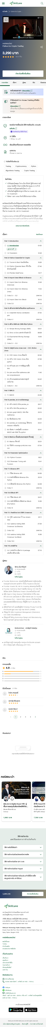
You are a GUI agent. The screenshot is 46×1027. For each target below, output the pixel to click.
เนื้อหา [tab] (14, 82)
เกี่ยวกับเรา (5, 958)
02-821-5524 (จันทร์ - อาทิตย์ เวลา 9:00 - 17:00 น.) (19, 982)
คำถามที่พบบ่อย (9, 979)
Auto (33, 38)
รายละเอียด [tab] (5, 82)
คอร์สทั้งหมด (6, 942)
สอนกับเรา (5, 960)
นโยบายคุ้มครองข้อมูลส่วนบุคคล (11, 1024)
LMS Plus (5, 970)
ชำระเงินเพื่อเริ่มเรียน (23, 73)
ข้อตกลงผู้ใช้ (25, 1024)
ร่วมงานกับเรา (6, 965)
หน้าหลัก (5, 11)
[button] (8, 166)
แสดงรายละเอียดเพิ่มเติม (22, 226)
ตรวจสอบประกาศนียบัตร (9, 949)
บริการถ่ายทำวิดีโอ (7, 963)
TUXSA (5, 944)
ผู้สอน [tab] (24, 82)
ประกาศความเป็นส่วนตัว (36, 1024)
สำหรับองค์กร (6, 946)
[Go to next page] (35, 717)
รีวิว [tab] (34, 82)
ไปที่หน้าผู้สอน (19, 577)
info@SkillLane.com (10, 993)
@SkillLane (8, 990)
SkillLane (7, 987)
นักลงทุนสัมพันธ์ (7, 967)
